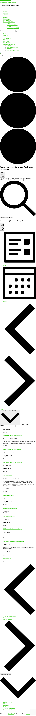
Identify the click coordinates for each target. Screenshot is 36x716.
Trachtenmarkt (7, 16)
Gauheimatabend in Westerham (12, 449)
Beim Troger (6, 19)
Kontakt (9, 23)
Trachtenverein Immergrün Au (8, 2)
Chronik (5, 17)
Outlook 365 (6, 705)
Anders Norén (29, 714)
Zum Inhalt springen (5, 0)
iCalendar (5, 704)
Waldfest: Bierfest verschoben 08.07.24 (14, 435)
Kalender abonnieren (6, 674)
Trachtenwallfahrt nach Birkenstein (13, 541)
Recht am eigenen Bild (13, 28)
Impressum (9, 26)
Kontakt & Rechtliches (9, 22)
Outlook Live (6, 706)
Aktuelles (5, 13)
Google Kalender (7, 702)
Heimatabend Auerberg (10, 508)
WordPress (11, 714)
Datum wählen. (25, 424)
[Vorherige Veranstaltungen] (19, 354)
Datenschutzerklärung (12, 25)
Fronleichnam (7, 558)
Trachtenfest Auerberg (9, 516)
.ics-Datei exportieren (9, 708)
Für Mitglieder (7, 20)
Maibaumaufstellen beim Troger (12, 529)
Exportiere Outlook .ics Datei (11, 709)
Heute (1, 409)
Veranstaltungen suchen (6, 217)
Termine (5, 14)
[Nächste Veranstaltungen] (19, 406)
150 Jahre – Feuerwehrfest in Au (12, 462)
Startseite (5, 11)
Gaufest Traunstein (8, 495)
